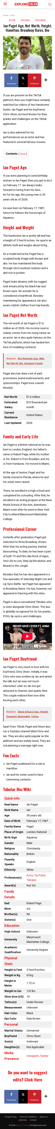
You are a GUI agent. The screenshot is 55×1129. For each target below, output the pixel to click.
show (22, 154)
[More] (46, 80)
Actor (12, 15)
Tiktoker (32, 880)
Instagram (33, 1055)
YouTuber (40, 20)
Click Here (33, 1080)
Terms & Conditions (28, 1117)
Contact (33, 1120)
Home (5, 15)
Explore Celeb (22, 1125)
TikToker (25, 20)
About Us (44, 1117)
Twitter (44, 1055)
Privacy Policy (10, 1117)
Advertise (23, 1120)
